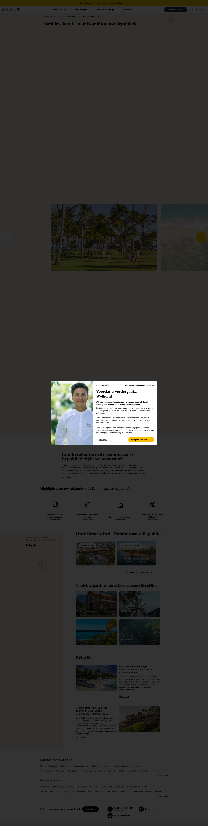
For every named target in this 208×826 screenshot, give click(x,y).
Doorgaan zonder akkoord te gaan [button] (139, 385)
